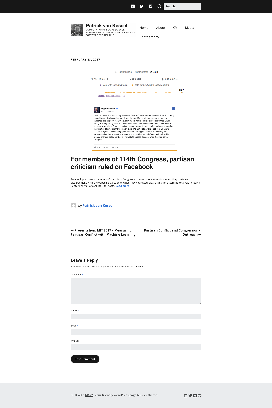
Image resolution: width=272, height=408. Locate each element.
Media (189, 27)
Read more (122, 186)
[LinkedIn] (134, 6)
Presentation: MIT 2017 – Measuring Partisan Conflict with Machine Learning (103, 232)
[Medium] (151, 6)
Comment (77, 274)
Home (144, 27)
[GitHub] (159, 6)
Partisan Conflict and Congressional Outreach (172, 232)
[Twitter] (142, 6)
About (160, 27)
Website (75, 341)
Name (75, 310)
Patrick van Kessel (98, 205)
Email (74, 325)
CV (175, 27)
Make (89, 395)
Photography (149, 37)
